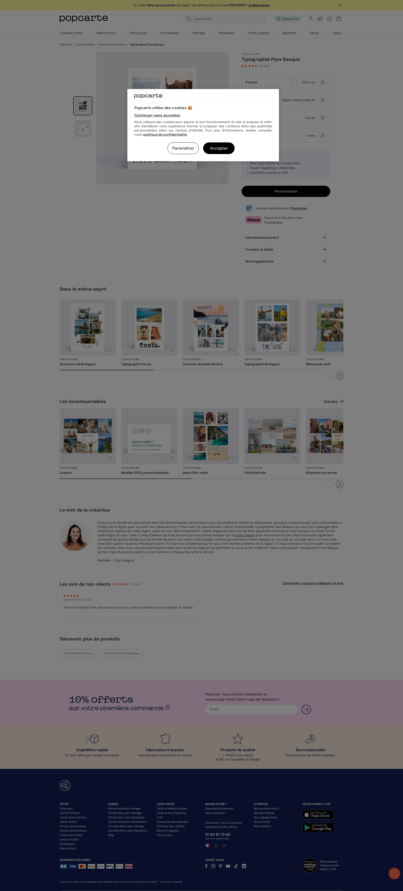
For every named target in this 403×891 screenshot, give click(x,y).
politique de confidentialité (165, 134)
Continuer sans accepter (157, 115)
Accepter (219, 148)
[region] (203, 125)
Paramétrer (183, 148)
